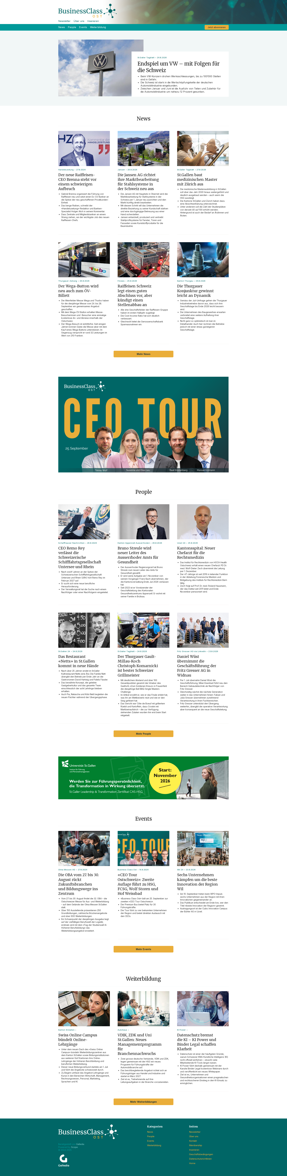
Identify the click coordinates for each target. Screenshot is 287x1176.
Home (192, 1163)
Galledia (80, 1144)
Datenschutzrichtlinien (200, 1158)
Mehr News (143, 354)
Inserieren (93, 21)
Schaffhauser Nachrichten (71, 543)
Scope (74, 1147)
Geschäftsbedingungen (201, 1154)
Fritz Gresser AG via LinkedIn (191, 651)
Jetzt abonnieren (217, 27)
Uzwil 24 (181, 543)
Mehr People (143, 733)
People (72, 27)
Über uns (79, 21)
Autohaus (122, 1030)
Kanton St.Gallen (66, 1030)
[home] (143, 9)
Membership (195, 1145)
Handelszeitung (66, 169)
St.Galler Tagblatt (185, 169)
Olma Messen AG (66, 869)
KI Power (181, 1030)
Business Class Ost (127, 869)
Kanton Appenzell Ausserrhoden (134, 543)
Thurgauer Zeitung (67, 281)
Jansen (121, 169)
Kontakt (193, 1140)
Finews (121, 281)
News (61, 27)
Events (83, 27)
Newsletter (64, 21)
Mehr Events (143, 949)
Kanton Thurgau (185, 281)
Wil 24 (180, 869)
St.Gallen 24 (64, 651)
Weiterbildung (98, 27)
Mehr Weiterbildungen (143, 1101)
